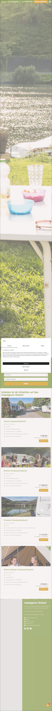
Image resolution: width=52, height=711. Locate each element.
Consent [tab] (9, 345)
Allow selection (26, 366)
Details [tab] (42, 345)
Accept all (26, 363)
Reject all (26, 370)
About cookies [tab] (26, 345)
